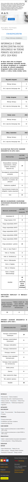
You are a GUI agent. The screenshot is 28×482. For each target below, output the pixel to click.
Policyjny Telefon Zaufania (16, 450)
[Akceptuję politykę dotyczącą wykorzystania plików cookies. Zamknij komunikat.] (26, 1)
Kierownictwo (4, 396)
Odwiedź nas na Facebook (7, 460)
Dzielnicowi (4, 443)
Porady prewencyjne (6, 419)
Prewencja (3, 417)
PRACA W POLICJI (4, 436)
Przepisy (3, 414)
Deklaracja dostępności (17, 402)
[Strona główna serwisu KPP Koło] (2, 13)
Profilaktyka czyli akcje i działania (9, 421)
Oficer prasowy (5, 450)
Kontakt (3, 446)
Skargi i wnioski (5, 400)
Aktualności (4, 407)
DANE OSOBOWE (4, 426)
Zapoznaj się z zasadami (19, 470)
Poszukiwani (13, 400)
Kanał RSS (1, 460)
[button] (25, 13)
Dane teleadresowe (6, 448)
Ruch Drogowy (12, 27)
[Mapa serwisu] (5, 13)
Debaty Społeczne (5, 402)
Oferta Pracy (21, 400)
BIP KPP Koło (21, 461)
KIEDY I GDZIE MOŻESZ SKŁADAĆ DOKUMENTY (13, 439)
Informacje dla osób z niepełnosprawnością (12, 398)
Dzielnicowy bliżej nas (6, 423)
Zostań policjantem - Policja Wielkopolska (11, 441)
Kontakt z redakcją (4, 467)
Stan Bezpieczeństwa (7, 29)
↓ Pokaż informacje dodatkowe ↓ (14, 38)
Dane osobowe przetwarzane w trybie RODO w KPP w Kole (13, 433)
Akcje (2, 412)
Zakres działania (13, 396)
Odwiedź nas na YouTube (4, 460)
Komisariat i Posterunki (7, 452)
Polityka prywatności (18, 472)
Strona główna (4, 27)
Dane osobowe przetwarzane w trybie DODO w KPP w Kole (13, 429)
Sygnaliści (3, 404)
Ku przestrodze (9, 412)
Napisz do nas (16, 448)
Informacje (4, 394)
